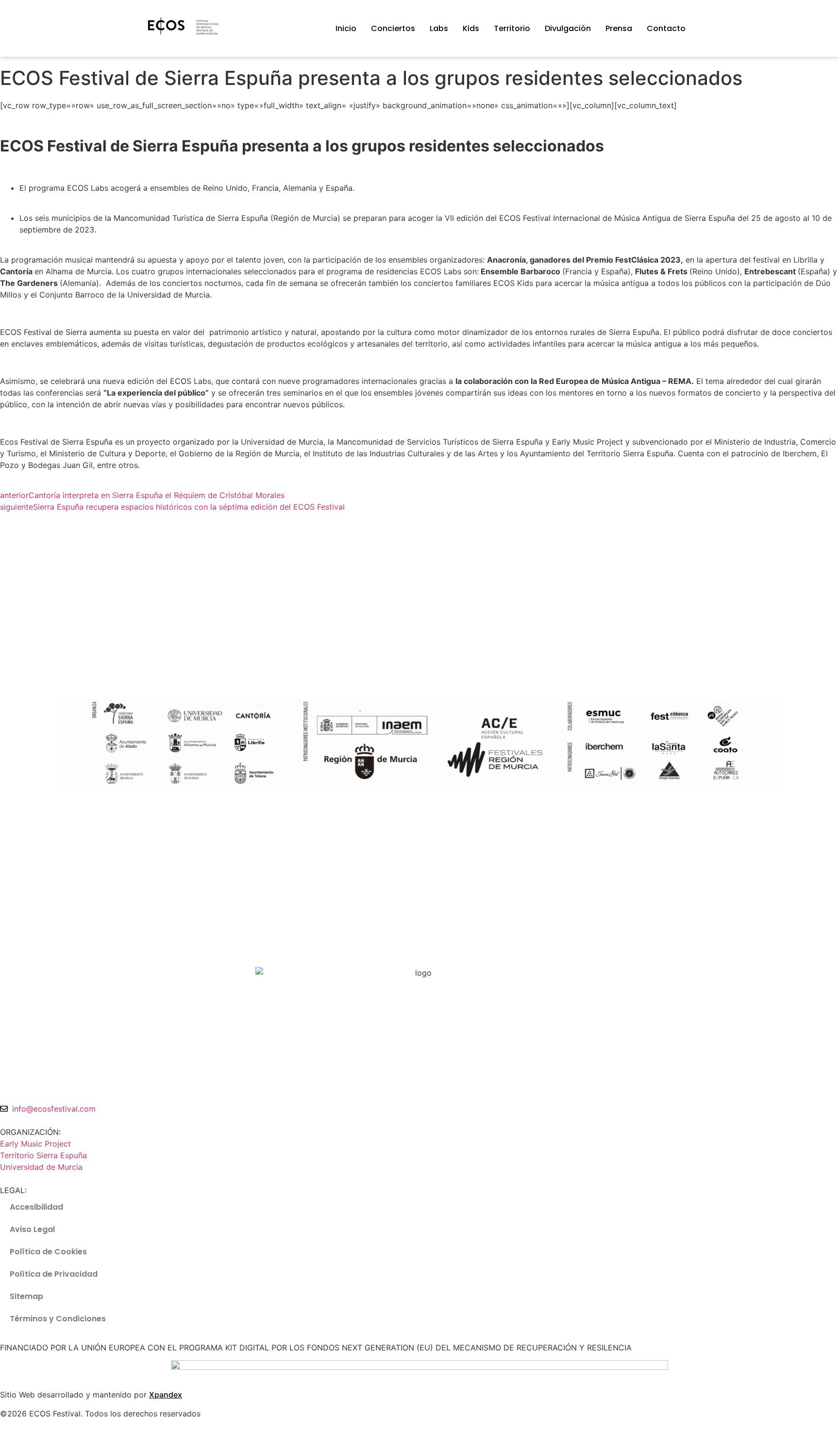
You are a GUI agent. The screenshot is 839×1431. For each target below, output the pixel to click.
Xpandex (165, 1394)
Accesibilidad (36, 1207)
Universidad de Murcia (41, 1167)
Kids (471, 28)
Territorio (512, 28)
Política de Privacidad (54, 1274)
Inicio (346, 28)
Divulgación (568, 28)
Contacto (666, 28)
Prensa (618, 28)
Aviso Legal (32, 1229)
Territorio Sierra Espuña (43, 1155)
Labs (439, 28)
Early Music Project (35, 1143)
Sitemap (26, 1296)
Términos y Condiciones (58, 1318)
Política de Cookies (48, 1251)
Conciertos (393, 28)
